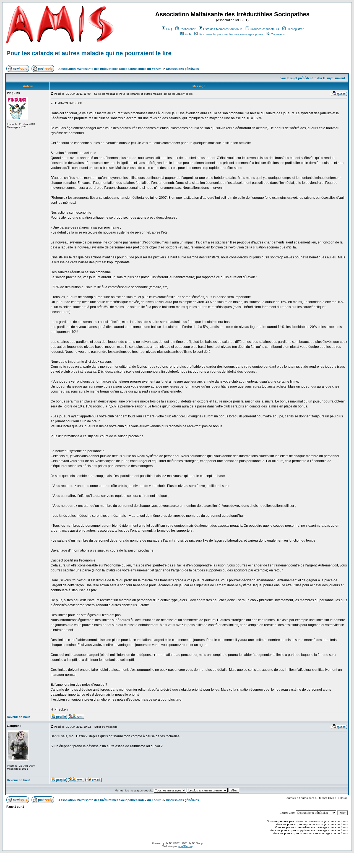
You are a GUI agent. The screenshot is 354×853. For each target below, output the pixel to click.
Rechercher (187, 29)
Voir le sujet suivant (331, 78)
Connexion (278, 34)
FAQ (169, 29)
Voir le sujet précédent (296, 78)
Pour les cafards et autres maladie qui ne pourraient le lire (88, 53)
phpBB (168, 843)
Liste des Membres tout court (222, 29)
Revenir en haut (18, 717)
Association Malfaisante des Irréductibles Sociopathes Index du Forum (110, 68)
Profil (187, 34)
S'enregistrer (295, 29)
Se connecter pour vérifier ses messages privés (231, 34)
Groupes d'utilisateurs (264, 29)
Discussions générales (182, 68)
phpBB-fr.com (185, 846)
